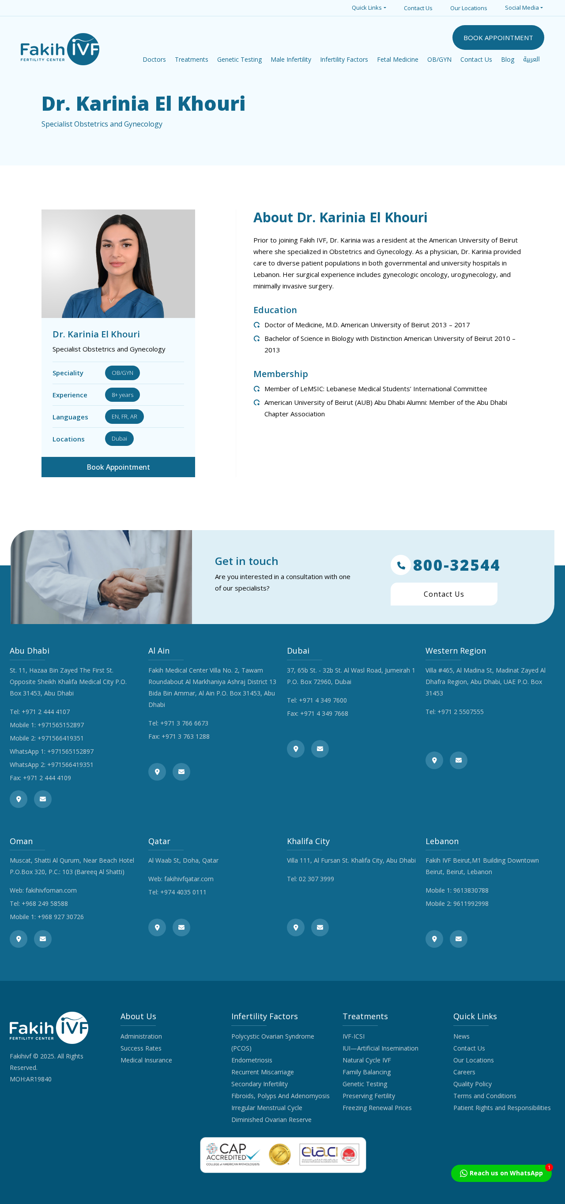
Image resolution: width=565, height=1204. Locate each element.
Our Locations (468, 8)
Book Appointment (118, 467)
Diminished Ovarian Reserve (271, 1119)
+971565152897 (61, 725)
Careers (464, 1072)
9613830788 (471, 890)
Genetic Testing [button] (239, 59)
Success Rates (141, 1048)
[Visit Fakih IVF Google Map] (18, 799)
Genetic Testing (365, 1084)
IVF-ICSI (354, 1036)
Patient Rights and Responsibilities (502, 1107)
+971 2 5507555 (460, 711)
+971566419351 (61, 738)
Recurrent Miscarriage (262, 1072)
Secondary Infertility (259, 1084)
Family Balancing (367, 1072)
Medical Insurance (146, 1060)
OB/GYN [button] (439, 59)
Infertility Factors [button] (344, 59)
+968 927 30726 (61, 916)
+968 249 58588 (45, 903)
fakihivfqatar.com (189, 879)
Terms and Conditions (484, 1096)
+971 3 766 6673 (184, 723)
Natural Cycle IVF (367, 1060)
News (461, 1036)
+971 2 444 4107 (46, 711)
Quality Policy (472, 1084)
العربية (531, 59)
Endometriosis (251, 1060)
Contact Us (418, 8)
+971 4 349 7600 (323, 700)
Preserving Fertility (369, 1096)
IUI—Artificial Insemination (380, 1048)
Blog (507, 59)
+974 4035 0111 (183, 892)
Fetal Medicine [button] (397, 59)
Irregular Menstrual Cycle (266, 1107)
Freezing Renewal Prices (377, 1107)
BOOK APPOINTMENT (498, 37)
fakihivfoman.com (51, 890)
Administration (141, 1036)
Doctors (154, 59)
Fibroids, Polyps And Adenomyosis (280, 1096)
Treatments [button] (191, 59)
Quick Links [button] (367, 7)
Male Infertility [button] (291, 59)
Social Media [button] (522, 7)
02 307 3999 (316, 879)
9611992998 (471, 903)
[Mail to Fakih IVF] (43, 799)
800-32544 (457, 565)
